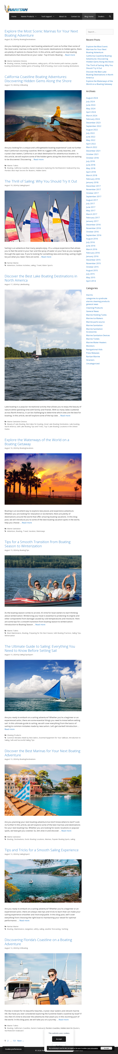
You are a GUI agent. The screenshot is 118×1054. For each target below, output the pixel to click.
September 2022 (93, 126)
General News (92, 311)
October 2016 (92, 231)
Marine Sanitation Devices (17, 61)
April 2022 (91, 143)
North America (10, 426)
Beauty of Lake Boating (16, 424)
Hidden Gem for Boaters (70, 1028)
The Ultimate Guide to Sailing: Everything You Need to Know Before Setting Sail (40, 648)
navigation (29, 929)
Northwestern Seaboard (14, 1031)
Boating (10, 168)
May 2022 (90, 140)
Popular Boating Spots (60, 839)
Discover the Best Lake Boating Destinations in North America (41, 278)
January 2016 (92, 256)
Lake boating (74, 424)
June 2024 (90, 105)
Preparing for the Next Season (41, 633)
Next (20, 1040)
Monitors (90, 346)
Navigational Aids (94, 349)
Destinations (19, 839)
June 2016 (90, 245)
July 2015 (90, 274)
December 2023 (93, 122)
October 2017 (92, 193)
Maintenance (19, 929)
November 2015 (93, 263)
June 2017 (90, 207)
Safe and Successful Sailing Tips (22, 740)
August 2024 (92, 98)
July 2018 (90, 161)
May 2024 (90, 108)
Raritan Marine (12, 263)
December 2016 (93, 224)
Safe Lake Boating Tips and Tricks (30, 426)
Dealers (101, 16)
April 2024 (91, 112)
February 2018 (93, 179)
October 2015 (92, 266)
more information (92, 1048)
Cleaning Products (14, 735)
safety (36, 929)
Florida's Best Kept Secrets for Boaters (20, 170)
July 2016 (90, 242)
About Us (62, 16)
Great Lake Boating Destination (56, 424)
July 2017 (90, 203)
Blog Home (88, 16)
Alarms (89, 295)
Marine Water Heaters (96, 342)
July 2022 (90, 133)
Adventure (11, 265)
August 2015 (92, 270)
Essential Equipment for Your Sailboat (53, 738)
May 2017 (90, 210)
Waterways (40, 531)
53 (14, 1040)
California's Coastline (22, 1028)
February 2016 (93, 252)
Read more (70, 55)
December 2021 (93, 150)
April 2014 (91, 281)
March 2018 (91, 175)
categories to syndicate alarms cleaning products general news (98, 301)
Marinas (48, 839)
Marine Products (27, 16)
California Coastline (21, 168)
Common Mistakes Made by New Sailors (22, 738)
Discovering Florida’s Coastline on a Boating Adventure (38, 941)
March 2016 (91, 249)
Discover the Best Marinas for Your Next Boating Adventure (42, 752)
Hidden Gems (41, 170)
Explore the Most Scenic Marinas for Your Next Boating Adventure (41, 33)
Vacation (32, 531)
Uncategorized (93, 363)
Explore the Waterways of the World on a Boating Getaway (37, 441)
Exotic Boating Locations (34, 839)
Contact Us (75, 16)
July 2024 (90, 101)
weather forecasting (53, 929)
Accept (59, 1039)
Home (13, 16)
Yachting (65, 929)
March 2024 (91, 115)
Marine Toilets (12, 165)
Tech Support (46, 16)
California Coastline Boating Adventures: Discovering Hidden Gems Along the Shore (38, 78)
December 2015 (93, 259)
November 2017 (93, 189)
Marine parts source (95, 322)
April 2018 (91, 172)
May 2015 (90, 277)
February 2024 (93, 119)
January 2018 (92, 182)
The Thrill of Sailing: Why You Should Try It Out (41, 181)
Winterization (10, 635)
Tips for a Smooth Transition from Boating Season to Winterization (38, 543)
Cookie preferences (13, 1049)
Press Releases (92, 353)
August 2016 (92, 238)
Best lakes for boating (34, 424)
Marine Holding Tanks (96, 314)
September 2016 (93, 235)
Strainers (90, 360)
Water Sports (47, 265)
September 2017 (93, 196)
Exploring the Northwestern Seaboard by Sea (62, 168)
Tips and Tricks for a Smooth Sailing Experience (42, 850)
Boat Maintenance (14, 633)
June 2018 (90, 164)
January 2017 (92, 221)
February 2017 (93, 217)
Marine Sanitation (14, 529)
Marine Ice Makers (94, 318)
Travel (39, 265)
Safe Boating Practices (62, 633)
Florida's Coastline (53, 1028)
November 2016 (93, 228)
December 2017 (93, 186)
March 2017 (91, 214)
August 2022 (92, 129)
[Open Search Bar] (110, 16)
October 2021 (92, 154)
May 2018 (90, 168)
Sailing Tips (76, 633)
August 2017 (92, 200)
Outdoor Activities (23, 265)
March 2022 (91, 147)
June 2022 (90, 136)
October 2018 (92, 157)
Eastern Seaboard (37, 168)
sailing (33, 265)
